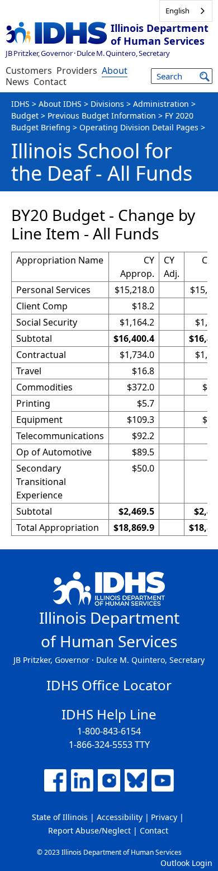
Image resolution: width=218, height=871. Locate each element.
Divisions (107, 103)
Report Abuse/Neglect (89, 830)
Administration (161, 103)
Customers (29, 70)
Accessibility (120, 817)
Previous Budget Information (102, 115)
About (114, 70)
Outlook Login (186, 863)
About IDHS (60, 103)
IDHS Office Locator (109, 685)
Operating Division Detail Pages (138, 127)
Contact (50, 82)
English (177, 11)
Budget (25, 115)
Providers (76, 70)
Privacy (164, 817)
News (17, 82)
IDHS (20, 103)
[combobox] (185, 11)
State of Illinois (60, 817)
